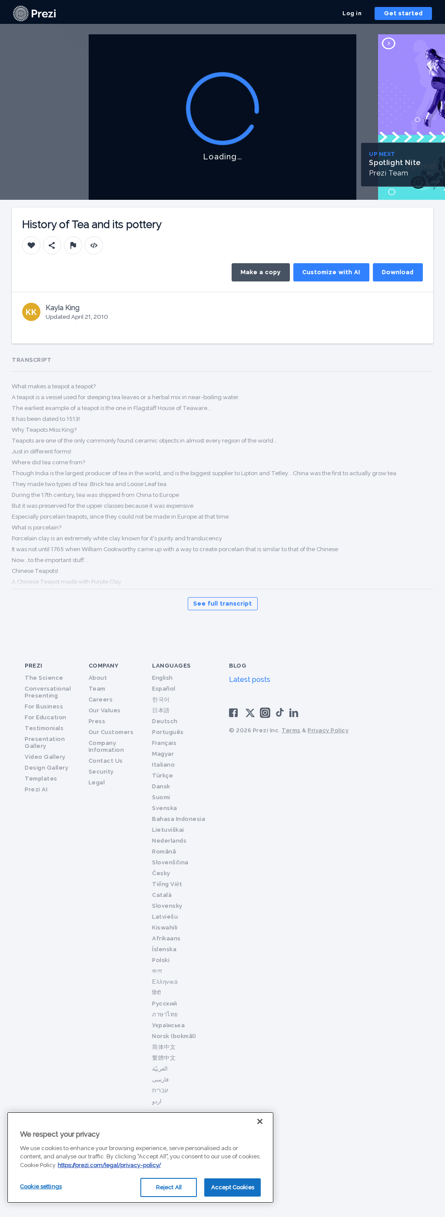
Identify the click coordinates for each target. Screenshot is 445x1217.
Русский (164, 1003)
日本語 (161, 710)
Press (97, 721)
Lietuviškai (168, 830)
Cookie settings (41, 1186)
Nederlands (169, 840)
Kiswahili (165, 927)
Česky (161, 873)
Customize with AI (331, 272)
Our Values (105, 710)
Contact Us (106, 760)
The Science (44, 678)
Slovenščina (170, 862)
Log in (352, 13)
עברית (160, 1090)
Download (398, 272)
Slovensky (167, 906)
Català (162, 895)
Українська (168, 1025)
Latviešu (165, 916)
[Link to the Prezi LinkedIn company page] (295, 712)
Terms (291, 730)
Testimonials (44, 728)
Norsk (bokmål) (174, 1036)
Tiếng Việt (167, 884)
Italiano (163, 764)
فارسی (160, 1079)
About (98, 678)
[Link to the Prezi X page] (250, 715)
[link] (34, 13)
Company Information (106, 746)
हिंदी (156, 992)
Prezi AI (36, 789)
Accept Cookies (232, 1187)
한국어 (161, 699)
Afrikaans (166, 938)
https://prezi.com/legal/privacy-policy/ (109, 1165)
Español (164, 688)
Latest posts (249, 679)
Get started (403, 13)
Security (101, 771)
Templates (41, 778)
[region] (140, 1157)
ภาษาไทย (165, 1014)
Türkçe (162, 775)
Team (97, 688)
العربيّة (160, 1068)
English (162, 678)
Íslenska (164, 949)
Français (164, 743)
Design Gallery (46, 767)
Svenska (164, 808)
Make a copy (261, 272)
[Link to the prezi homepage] (34, 13)
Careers (101, 699)
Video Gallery (45, 757)
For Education (45, 717)
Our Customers (111, 732)
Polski (160, 960)
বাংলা (157, 971)
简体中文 (164, 1047)
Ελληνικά (165, 982)
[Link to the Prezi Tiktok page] (280, 715)
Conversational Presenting (48, 692)
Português (168, 732)
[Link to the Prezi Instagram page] (265, 715)
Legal (97, 782)
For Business (44, 706)
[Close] (259, 1121)
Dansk (161, 786)
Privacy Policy (328, 730)
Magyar (163, 754)
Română (164, 851)
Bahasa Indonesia (178, 819)
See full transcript (222, 603)
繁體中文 (164, 1058)
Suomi (161, 797)
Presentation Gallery (45, 742)
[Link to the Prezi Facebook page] (234, 712)
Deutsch (165, 721)
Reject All (169, 1187)
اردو (157, 1101)
